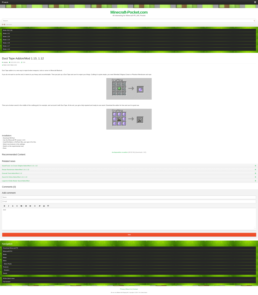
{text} (4, 209)
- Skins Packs (7, 264)
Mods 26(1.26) (7, 30)
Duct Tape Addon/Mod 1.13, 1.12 (23, 58)
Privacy (122, 289)
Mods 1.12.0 (6, 65)
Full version (9, 24)
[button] (4, 206)
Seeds (5, 273)
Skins (4, 260)
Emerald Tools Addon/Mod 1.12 (12, 173)
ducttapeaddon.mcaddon (120, 152)
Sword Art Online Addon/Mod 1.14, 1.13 (14, 177)
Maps (5, 257)
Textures (5, 267)
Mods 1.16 (6, 49)
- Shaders (6, 270)
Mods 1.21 (6, 33)
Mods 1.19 (6, 39)
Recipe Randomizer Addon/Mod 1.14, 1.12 (15, 169)
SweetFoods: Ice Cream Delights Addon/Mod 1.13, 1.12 (19, 166)
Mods (5, 254)
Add (129, 234)
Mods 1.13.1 (14, 65)
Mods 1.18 (6, 43)
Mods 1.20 (6, 36)
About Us (129, 289)
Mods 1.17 (6, 46)
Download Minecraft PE (10, 248)
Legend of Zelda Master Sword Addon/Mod (15, 181)
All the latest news (9, 278)
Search (254, 20)
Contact (135, 289)
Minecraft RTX (7, 251)
